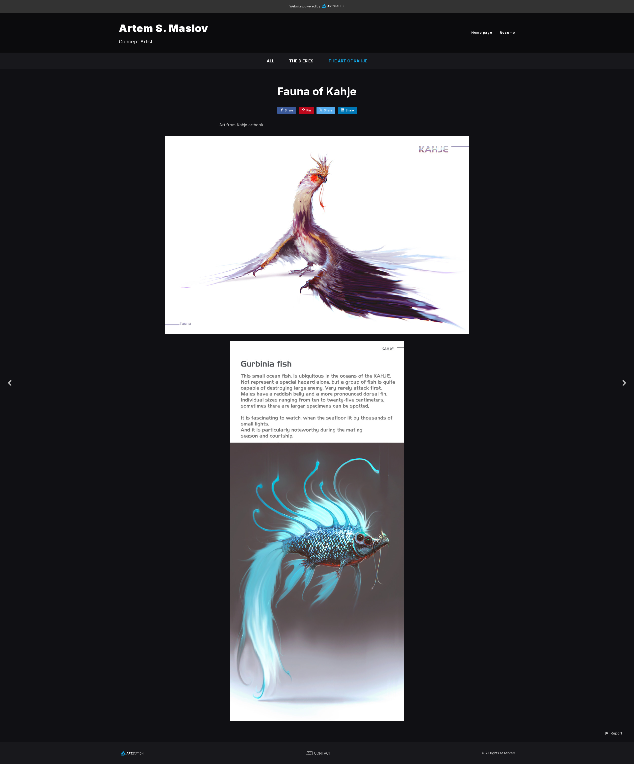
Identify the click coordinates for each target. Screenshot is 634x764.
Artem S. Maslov (163, 28)
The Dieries (301, 60)
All (270, 60)
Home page (481, 32)
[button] (613, 733)
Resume (507, 32)
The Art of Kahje (347, 60)
